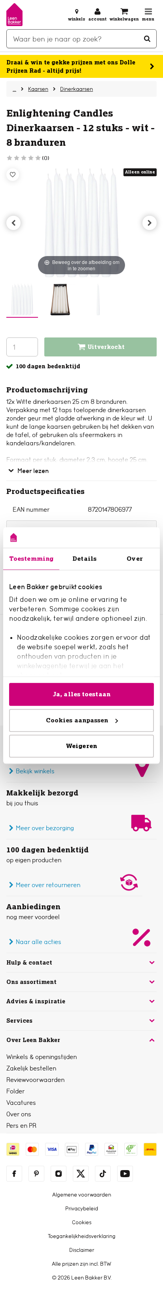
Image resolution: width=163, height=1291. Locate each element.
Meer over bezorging (45, 828)
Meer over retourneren (48, 885)
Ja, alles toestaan (81, 694)
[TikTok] (103, 1174)
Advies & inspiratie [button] (35, 1001)
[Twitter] (81, 1174)
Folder (15, 1091)
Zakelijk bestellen (31, 1068)
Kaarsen (38, 89)
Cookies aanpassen (77, 720)
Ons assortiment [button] (31, 982)
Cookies (81, 1222)
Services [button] (19, 1021)
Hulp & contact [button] (29, 962)
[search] (81, 38)
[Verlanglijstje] (12, 174)
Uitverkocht (106, 347)
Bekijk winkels (35, 771)
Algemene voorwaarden (81, 1194)
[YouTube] (125, 1174)
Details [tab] (84, 558)
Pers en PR (21, 1125)
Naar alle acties (38, 942)
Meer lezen (33, 471)
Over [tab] (134, 558)
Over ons (18, 1114)
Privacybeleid (81, 1208)
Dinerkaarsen (76, 89)
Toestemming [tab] (31, 558)
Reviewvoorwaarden (35, 1080)
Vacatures (21, 1102)
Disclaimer (81, 1250)
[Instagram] (58, 1174)
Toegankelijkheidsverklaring (82, 1236)
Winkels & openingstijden (41, 1057)
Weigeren (81, 746)
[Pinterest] (36, 1174)
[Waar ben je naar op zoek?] (147, 38)
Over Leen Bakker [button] (33, 1040)
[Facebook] (14, 1174)
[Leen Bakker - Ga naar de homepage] (14, 14)
